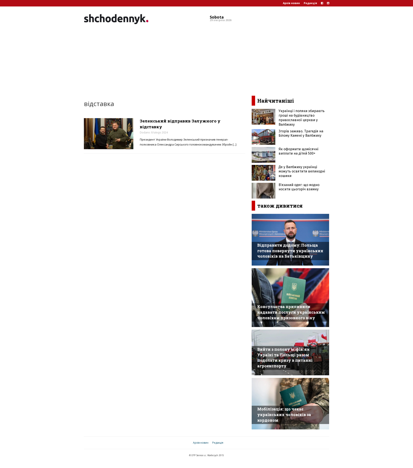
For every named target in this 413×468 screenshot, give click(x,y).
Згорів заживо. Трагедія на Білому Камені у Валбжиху (301, 133)
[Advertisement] (206, 59)
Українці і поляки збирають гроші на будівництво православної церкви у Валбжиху (302, 117)
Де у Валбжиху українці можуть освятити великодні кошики (302, 171)
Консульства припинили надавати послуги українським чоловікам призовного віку (291, 312)
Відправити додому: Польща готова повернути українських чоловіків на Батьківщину (290, 251)
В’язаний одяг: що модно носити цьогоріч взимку (299, 187)
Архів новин (291, 3)
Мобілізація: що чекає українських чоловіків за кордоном (284, 414)
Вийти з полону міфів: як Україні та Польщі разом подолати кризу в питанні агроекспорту (285, 357)
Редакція (310, 3)
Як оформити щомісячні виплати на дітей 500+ (298, 151)
